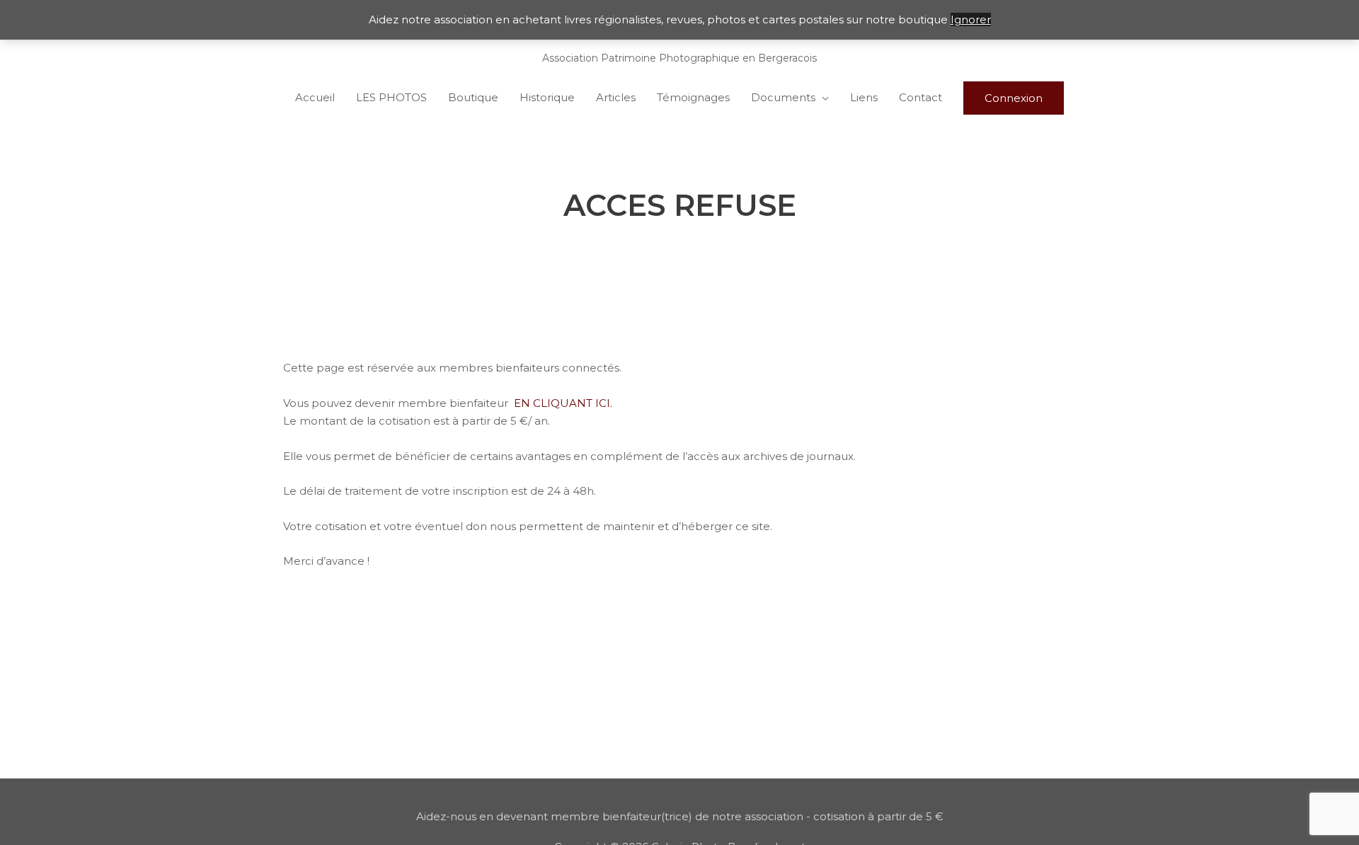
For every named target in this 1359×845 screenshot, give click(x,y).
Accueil (315, 97)
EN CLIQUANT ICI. (563, 403)
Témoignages (693, 97)
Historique (547, 97)
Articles (616, 97)
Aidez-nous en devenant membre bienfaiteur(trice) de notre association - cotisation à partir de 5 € (680, 816)
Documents (783, 97)
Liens (864, 97)
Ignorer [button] (971, 19)
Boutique (473, 97)
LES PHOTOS (391, 97)
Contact (920, 97)
